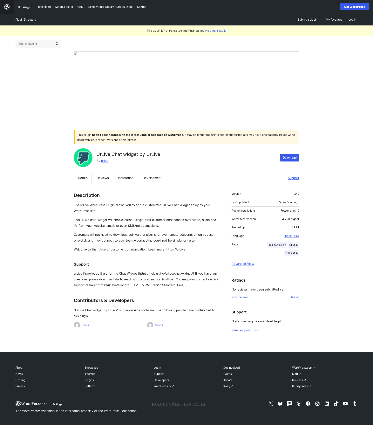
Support (293, 178)
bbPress (299, 380)
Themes (90, 373)
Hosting (20, 380)
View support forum (246, 330)
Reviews (103, 178)
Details (83, 178)
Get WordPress (354, 6)
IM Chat (293, 244)
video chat (292, 252)
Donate (229, 380)
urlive (104, 161)
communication (277, 244)
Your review (240, 297)
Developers (161, 380)
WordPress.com (304, 367)
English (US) (291, 235)
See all (294, 297)
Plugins (89, 380)
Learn (157, 367)
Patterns (90, 386)
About (19, 367)
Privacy (20, 386)
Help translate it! (216, 30)
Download (290, 157)
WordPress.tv (164, 386)
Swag (228, 386)
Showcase (91, 367)
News (19, 373)
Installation (125, 178)
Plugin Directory (26, 19)
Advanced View (243, 264)
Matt (296, 373)
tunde (159, 325)
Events (227, 373)
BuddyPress (301, 386)
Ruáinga (57, 404)
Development (152, 178)
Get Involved (231, 367)
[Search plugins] (57, 44)
